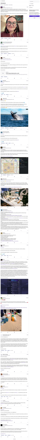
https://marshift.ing (3, 268)
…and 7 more (10, 396)
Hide (27, 109)
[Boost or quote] (7, 39)
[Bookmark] (21, 39)
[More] (27, 39)
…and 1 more (10, 255)
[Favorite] (14, 39)
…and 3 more (12, 53)
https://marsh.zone (14, 268)
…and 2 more (10, 94)
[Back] (1, 1)
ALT (27, 205)
